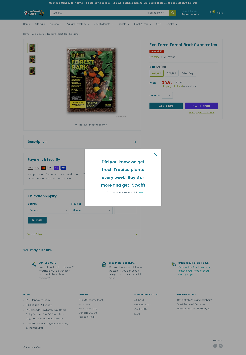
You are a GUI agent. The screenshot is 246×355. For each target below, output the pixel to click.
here (140, 192)
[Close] (155, 154)
